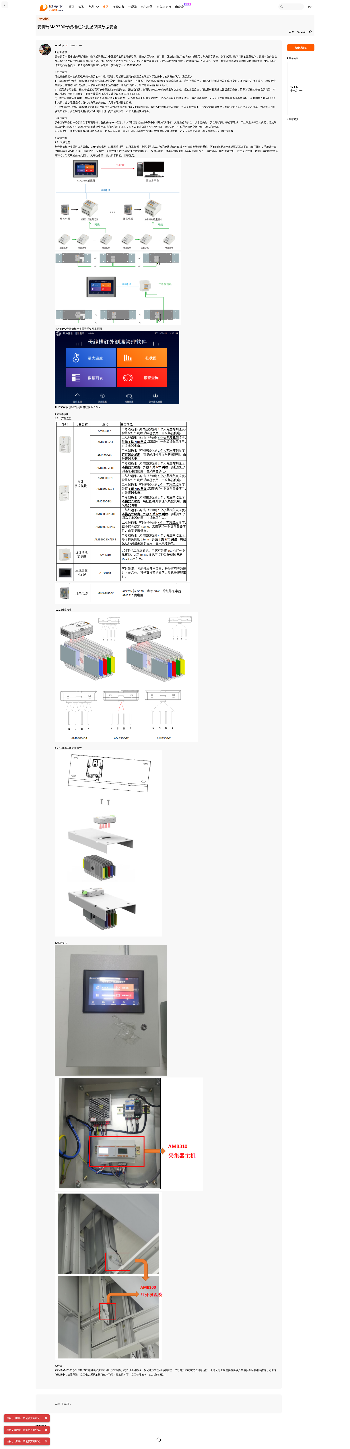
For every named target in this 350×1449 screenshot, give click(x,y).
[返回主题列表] (4, 4)
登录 (310, 6)
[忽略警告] (46, 1418)
